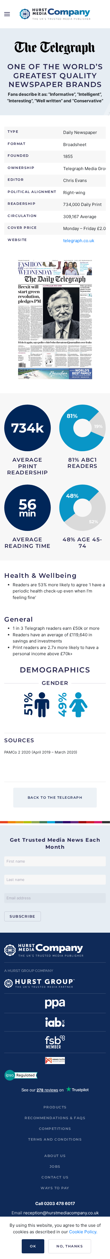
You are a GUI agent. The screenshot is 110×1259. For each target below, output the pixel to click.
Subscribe (23, 916)
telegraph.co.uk (78, 240)
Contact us (55, 1177)
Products (55, 1107)
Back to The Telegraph (55, 797)
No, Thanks (69, 1246)
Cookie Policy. (83, 1231)
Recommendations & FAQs (55, 1118)
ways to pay (55, 1188)
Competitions (55, 1128)
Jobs (55, 1166)
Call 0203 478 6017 (55, 1203)
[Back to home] (55, 14)
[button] (7, 14)
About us (55, 1156)
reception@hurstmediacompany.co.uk (61, 1212)
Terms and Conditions (55, 1139)
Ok (33, 1246)
